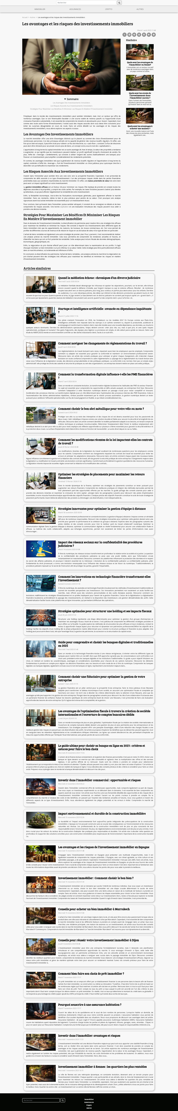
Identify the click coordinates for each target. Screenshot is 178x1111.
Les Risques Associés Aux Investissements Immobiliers (71, 106)
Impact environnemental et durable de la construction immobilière (102, 813)
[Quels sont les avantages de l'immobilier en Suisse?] (140, 52)
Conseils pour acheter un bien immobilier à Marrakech (94, 909)
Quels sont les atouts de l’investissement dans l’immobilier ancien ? (140, 95)
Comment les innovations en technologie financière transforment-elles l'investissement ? (104, 578)
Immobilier (39, 9)
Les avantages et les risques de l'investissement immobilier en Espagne (103, 847)
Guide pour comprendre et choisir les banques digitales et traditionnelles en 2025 (105, 644)
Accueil (25, 17)
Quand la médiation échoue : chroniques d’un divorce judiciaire (99, 278)
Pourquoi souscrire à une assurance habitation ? (89, 1005)
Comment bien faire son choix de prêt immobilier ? (91, 973)
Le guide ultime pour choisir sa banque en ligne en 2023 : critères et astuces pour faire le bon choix (101, 747)
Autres (140, 9)
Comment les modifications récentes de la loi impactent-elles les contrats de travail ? (105, 441)
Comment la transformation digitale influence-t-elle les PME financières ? (105, 376)
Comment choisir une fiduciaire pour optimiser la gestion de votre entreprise (101, 678)
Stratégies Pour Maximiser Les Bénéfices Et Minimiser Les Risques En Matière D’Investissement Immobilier (71, 109)
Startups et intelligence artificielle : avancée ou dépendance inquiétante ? (104, 310)
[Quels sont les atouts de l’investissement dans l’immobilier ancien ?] (140, 83)
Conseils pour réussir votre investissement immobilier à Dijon (98, 940)
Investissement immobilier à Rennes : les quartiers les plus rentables (102, 1067)
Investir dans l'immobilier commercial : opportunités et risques (99, 780)
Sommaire (72, 99)
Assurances (75, 9)
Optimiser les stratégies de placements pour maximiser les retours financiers (101, 476)
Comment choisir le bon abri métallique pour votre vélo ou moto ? (101, 409)
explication (64, 207)
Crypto (108, 9)
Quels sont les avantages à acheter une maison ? (140, 127)
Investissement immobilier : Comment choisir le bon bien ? (96, 878)
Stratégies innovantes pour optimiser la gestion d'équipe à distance (102, 509)
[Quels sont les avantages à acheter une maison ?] (140, 116)
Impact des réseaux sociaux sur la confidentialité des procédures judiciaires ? (100, 544)
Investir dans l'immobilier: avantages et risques (89, 1035)
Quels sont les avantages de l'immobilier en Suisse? (140, 63)
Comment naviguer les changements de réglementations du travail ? (102, 343)
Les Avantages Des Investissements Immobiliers (71, 103)
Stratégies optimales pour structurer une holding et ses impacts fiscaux (105, 611)
